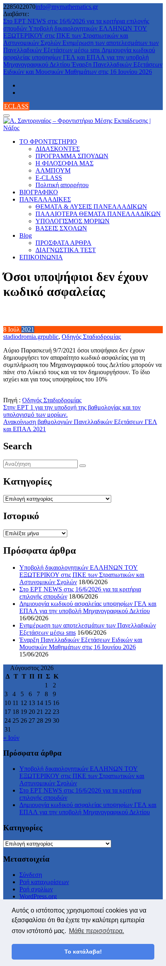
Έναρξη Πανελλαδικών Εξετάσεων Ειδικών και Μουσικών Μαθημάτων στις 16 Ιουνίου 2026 (82, 68)
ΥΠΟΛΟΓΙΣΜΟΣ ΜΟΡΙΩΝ (72, 221)
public (50, 336)
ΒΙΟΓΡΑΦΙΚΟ (38, 192)
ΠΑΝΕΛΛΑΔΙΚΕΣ (45, 199)
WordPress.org (38, 896)
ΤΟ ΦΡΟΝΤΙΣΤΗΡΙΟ (48, 141)
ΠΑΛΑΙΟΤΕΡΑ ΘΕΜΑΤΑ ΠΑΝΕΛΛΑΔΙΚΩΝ (98, 213)
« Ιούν (11, 737)
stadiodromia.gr (23, 336)
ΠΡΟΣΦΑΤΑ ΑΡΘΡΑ (63, 242)
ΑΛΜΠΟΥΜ (53, 170)
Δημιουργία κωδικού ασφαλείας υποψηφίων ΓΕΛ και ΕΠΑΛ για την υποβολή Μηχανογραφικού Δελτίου (79, 57)
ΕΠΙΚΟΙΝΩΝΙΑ (41, 257)
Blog (25, 235)
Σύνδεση (30, 874)
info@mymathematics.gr (66, 6)
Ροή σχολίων (36, 889)
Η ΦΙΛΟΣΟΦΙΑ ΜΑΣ (64, 163)
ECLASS (16, 106)
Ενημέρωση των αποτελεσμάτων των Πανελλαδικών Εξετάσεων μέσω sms (81, 46)
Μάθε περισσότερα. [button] (96, 930)
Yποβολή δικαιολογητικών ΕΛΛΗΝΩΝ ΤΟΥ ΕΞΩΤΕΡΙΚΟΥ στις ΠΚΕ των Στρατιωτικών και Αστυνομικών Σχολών (75, 35)
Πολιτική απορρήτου (62, 184)
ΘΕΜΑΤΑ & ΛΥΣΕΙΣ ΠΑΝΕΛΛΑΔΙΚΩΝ (91, 206)
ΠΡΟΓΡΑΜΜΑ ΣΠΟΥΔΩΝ (71, 156)
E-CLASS (48, 177)
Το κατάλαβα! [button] (83, 951)
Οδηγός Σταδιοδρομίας (91, 336)
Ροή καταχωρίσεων (44, 881)
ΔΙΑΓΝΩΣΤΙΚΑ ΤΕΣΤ (65, 250)
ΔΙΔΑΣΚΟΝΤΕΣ (57, 148)
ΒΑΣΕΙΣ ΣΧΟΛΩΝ (61, 228)
